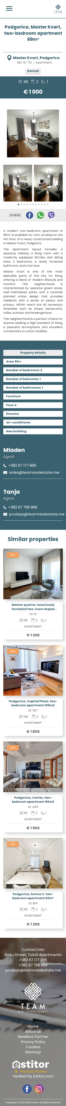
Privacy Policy (33, 1041)
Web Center (31, 1102)
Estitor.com (43, 1076)
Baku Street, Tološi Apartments (33, 954)
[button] (18, 204)
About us (33, 1031)
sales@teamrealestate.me (34, 472)
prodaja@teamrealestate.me (37, 514)
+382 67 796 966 (22, 507)
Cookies (33, 1047)
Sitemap (33, 1052)
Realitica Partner (33, 1036)
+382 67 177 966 (22, 465)
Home (33, 1026)
